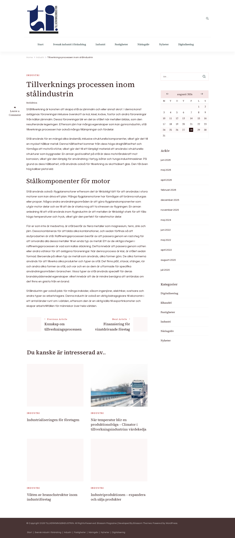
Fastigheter (121, 44)
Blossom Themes (142, 523)
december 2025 (170, 200)
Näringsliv (143, 44)
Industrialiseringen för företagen (53, 420)
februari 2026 (168, 190)
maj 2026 (166, 170)
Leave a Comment (15, 113)
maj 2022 (166, 240)
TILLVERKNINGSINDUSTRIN (59, 523)
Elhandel (166, 302)
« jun (167, 94)
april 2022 (166, 250)
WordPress (171, 523)
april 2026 (166, 180)
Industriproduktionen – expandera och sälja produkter (118, 497)
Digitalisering (186, 44)
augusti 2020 (168, 260)
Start (40, 44)
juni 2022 (166, 230)
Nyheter (164, 44)
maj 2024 (166, 220)
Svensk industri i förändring (69, 44)
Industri (100, 44)
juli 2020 (165, 270)
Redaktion (31, 102)
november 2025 (170, 210)
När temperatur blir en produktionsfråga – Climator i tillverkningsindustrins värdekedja (118, 425)
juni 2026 (166, 160)
